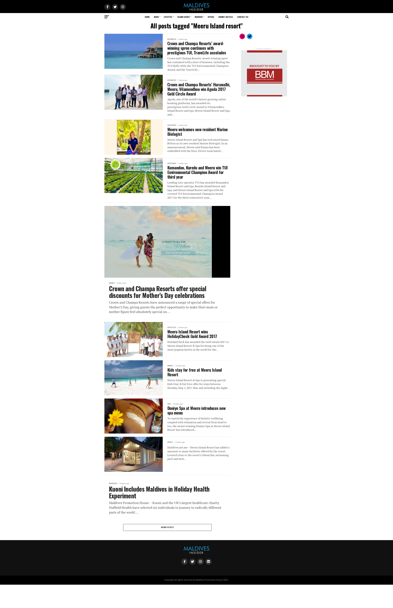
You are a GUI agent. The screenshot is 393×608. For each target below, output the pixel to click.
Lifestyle (168, 16)
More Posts (167, 527)
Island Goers (183, 16)
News (156, 16)
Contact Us (242, 16)
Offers (211, 16)
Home (147, 16)
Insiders (199, 16)
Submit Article (225, 16)
